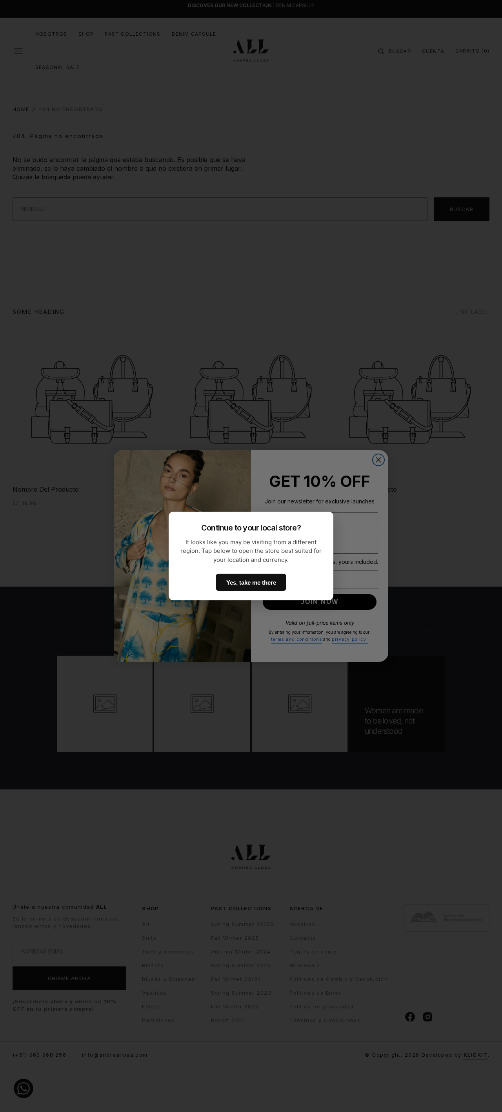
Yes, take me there (251, 582)
